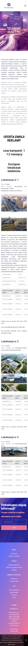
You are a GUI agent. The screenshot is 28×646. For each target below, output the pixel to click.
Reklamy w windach (14, 556)
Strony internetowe (14, 590)
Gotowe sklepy (14, 592)
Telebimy (14, 570)
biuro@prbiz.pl (14, 608)
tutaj (14, 644)
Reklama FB (14, 578)
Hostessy (14, 595)
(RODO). (10, 642)
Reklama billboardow (14, 565)
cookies (18, 638)
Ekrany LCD (14, 553)
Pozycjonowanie (14, 581)
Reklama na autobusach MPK (14, 567)
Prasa (14, 597)
